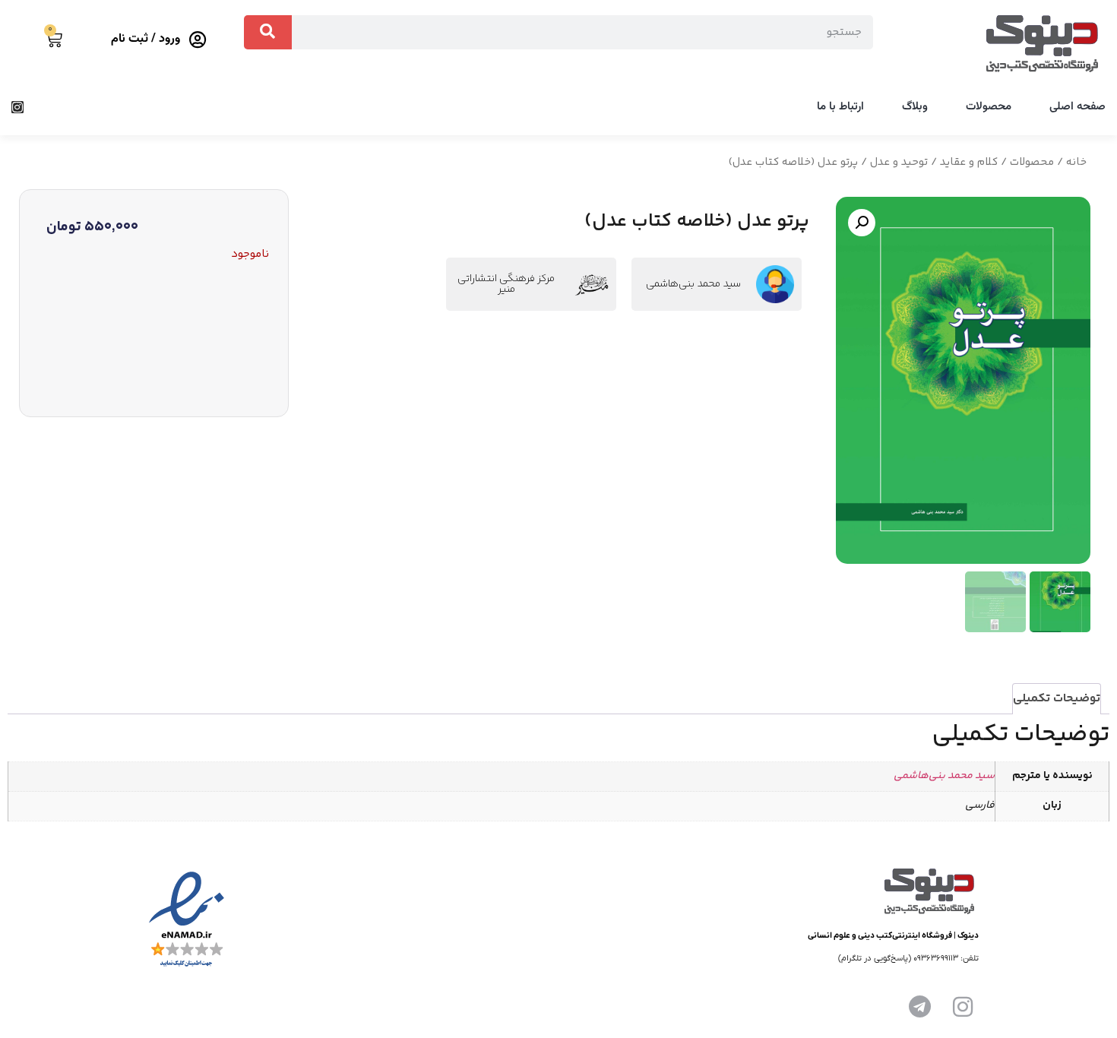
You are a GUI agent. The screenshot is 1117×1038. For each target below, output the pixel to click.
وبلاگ (915, 107)
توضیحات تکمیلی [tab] (1056, 698)
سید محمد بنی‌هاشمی (693, 284)
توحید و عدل (899, 162)
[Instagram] (17, 107)
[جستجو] (268, 32)
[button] (861, 222)
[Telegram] (920, 1007)
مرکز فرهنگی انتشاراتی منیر (506, 284)
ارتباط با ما (840, 107)
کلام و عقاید (969, 162)
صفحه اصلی (1077, 107)
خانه (1076, 162)
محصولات (988, 107)
